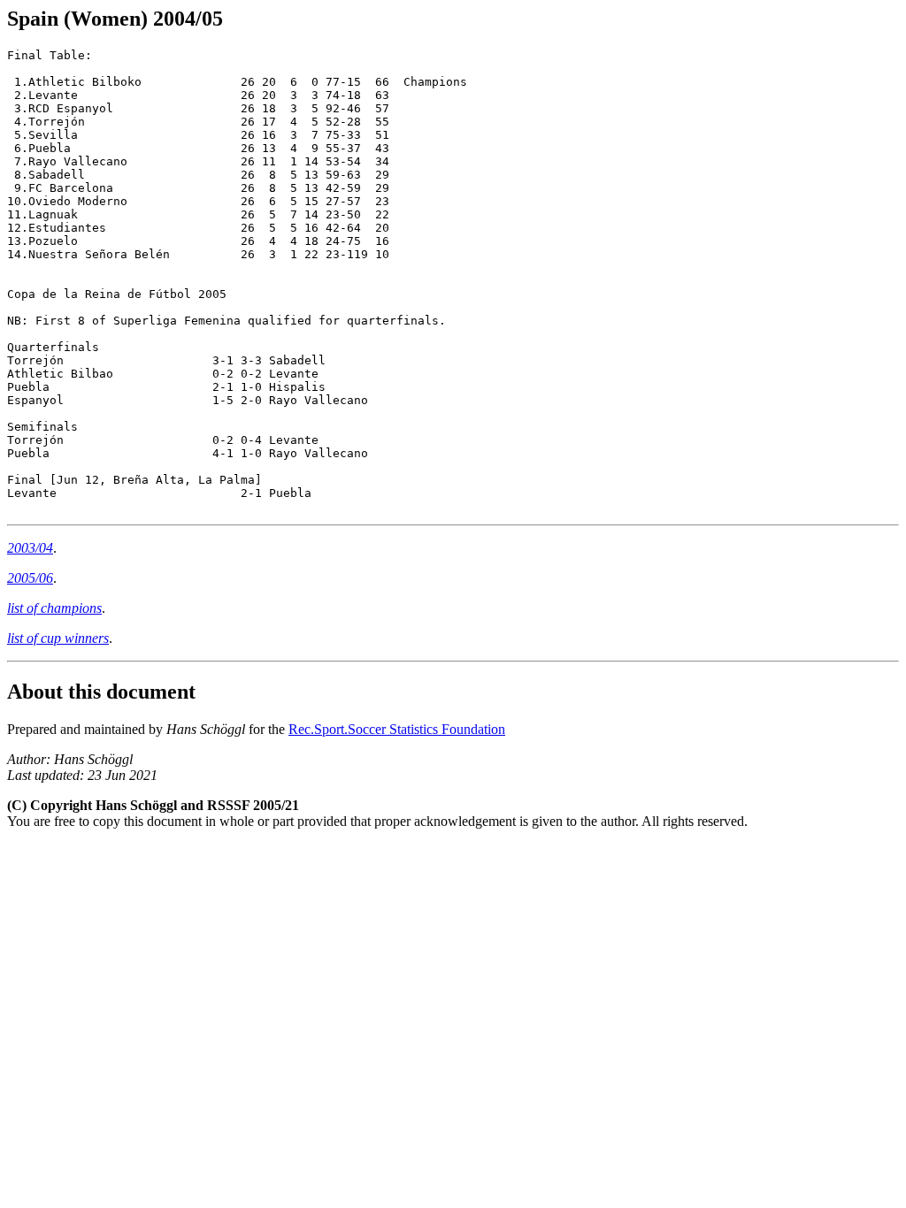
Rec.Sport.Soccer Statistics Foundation (396, 729)
